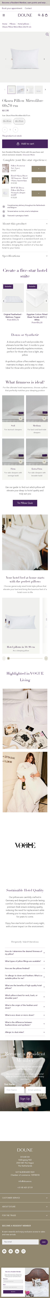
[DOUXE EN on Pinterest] (11, 1251)
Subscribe (13, 1291)
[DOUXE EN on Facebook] (4, 1251)
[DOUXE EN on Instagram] (23, 1251)
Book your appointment (12, 8)
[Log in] (42, 15)
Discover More (29, 155)
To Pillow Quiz (25, 503)
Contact (28, 8)
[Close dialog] (47, 1269)
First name (5, 1278)
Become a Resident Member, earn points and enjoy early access (25, 2)
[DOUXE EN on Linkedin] (17, 1251)
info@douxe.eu (25, 1181)
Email (4, 1284)
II (20, 418)
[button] (3, 15)
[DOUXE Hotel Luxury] (25, 15)
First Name (9, 1084)
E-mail (29, 1084)
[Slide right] (3, 301)
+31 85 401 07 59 (25, 1188)
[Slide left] (44, 59)
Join (44, 1242)
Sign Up (25, 1099)
